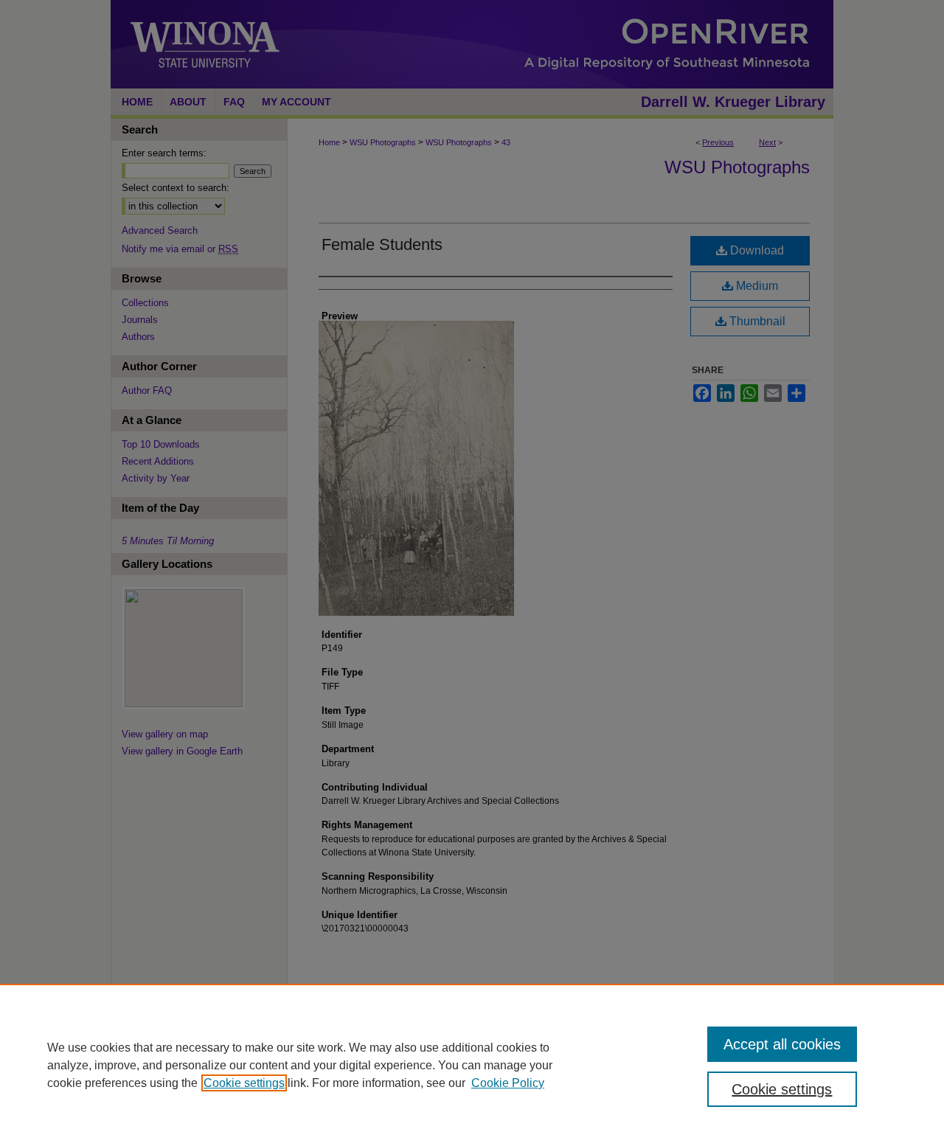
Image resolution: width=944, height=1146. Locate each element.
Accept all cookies (782, 1044)
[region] (472, 1065)
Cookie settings (244, 1083)
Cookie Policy (507, 1083)
